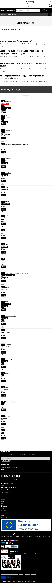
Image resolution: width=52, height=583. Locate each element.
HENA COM (26, 19)
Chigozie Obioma (5, 346)
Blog (2, 503)
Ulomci (1, 46)
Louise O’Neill (4, 217)
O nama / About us (5, 508)
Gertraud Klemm (4, 260)
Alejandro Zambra (5, 289)
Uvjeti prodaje (4, 494)
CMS (27, 581)
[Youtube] (7, 4)
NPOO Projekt (4, 517)
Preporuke (2, 59)
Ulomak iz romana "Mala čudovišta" (16, 41)
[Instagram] (4, 4)
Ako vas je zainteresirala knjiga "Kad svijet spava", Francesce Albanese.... (22, 77)
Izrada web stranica (20, 581)
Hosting (30, 581)
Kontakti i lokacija (5, 510)
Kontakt (29, 6)
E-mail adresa (4, 456)
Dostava (3, 499)
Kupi (4, 123)
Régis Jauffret (4, 418)
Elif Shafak (3, 146)
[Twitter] (9, 4)
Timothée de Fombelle (6, 232)
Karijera (2, 513)
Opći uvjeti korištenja (5, 492)
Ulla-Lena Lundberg (5, 389)
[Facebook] (2, 4)
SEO (34, 581)
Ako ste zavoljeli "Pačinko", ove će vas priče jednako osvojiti (23, 64)
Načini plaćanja (4, 497)
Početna (30, 2)
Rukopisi (3, 515)
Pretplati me (6, 460)
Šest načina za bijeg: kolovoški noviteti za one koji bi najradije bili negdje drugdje (23, 52)
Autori (2, 501)
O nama (29, 4)
